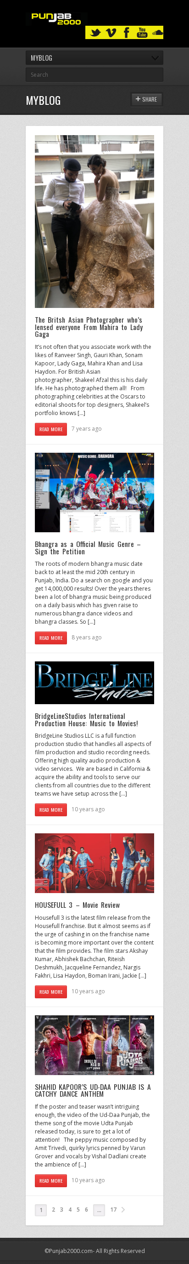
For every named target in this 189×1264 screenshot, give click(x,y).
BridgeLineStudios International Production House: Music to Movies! (86, 719)
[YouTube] (142, 33)
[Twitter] (95, 33)
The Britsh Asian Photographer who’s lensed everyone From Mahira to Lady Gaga (89, 326)
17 (113, 1209)
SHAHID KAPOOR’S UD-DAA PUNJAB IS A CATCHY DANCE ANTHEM (93, 1090)
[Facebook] (126, 33)
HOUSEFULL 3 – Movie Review (77, 904)
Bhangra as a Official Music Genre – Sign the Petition (88, 547)
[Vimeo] (111, 33)
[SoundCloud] (157, 33)
